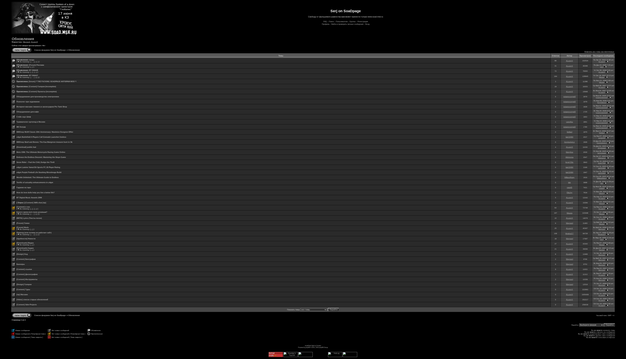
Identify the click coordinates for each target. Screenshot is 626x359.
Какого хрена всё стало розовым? (31, 212)
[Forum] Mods (22, 227)
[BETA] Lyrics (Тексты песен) (29, 218)
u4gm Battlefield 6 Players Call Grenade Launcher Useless (41, 137)
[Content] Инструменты (26, 279)
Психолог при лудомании (28, 102)
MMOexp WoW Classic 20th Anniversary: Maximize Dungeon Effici (44, 132)
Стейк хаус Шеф (23, 117)
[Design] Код (22, 254)
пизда (31, 60)
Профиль (325, 24)
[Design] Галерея (23, 284)
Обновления (23, 39)
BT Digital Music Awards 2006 (29, 198)
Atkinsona (569, 157)
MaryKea (569, 152)
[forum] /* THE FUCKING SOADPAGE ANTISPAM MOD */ (52, 81)
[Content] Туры (23, 289)
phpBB (308, 347)
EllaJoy (569, 193)
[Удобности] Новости (26, 239)
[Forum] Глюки (23, 223)
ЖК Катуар (21, 127)
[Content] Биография (26, 259)
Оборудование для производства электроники (37, 97)
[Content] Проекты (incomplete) (43, 92)
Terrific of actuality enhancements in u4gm (34, 182)
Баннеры (20, 264)
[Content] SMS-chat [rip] (35, 203)
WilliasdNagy (569, 177)
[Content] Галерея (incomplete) (42, 86)
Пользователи (342, 21)
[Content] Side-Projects (26, 305)
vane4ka (569, 122)
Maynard (26, 42)
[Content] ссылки (24, 269)
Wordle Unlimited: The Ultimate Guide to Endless (37, 177)
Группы (353, 21)
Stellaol (569, 132)
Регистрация (363, 21)
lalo (569, 182)
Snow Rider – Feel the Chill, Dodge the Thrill (35, 162)
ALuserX (34, 42)
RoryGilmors (601, 102)
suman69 (601, 138)
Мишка (601, 77)
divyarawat (602, 148)
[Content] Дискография (26, 274)
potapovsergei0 (569, 97)
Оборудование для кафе (27, 112)
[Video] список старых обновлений (32, 300)
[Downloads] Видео (25, 243)
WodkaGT (569, 234)
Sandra (601, 250)
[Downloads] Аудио (25, 248)
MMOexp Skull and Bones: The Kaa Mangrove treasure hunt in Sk (44, 142)
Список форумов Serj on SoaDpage (50, 50)
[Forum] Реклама (36, 65)
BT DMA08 (33, 70)
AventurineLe (569, 142)
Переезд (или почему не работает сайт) (34, 233)
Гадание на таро (23, 187)
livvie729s (569, 162)
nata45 (569, 187)
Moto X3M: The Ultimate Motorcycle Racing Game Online (40, 152)
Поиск (331, 21)
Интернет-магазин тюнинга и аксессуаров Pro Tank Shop (41, 107)
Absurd (601, 203)
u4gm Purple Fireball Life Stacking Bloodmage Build (38, 172)
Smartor (318, 345)
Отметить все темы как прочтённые (599, 52)
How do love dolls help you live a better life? (35, 193)
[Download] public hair (26, 147)
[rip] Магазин (22, 294)
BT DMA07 (33, 75)
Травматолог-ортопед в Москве (30, 122)
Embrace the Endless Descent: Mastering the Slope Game (41, 157)
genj (601, 67)
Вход (367, 24)
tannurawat (601, 153)
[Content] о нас (23, 207)
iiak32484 (569, 137)
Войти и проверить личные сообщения (347, 24)
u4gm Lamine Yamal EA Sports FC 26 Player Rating (38, 167)
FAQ (325, 21)
